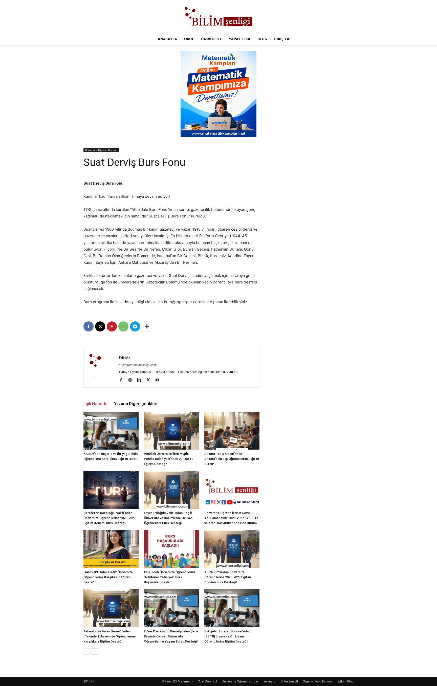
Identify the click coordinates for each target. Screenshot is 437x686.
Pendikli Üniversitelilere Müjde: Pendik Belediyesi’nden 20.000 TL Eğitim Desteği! (168, 459)
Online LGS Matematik (177, 681)
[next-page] (95, 651)
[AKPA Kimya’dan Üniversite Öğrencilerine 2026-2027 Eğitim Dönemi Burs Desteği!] (231, 549)
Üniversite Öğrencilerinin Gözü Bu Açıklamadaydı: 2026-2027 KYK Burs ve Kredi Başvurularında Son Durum (231, 518)
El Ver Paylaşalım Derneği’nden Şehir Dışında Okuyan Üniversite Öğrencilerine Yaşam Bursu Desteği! (171, 636)
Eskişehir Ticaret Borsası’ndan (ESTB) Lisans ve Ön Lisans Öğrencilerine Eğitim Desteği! (227, 636)
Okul (189, 38)
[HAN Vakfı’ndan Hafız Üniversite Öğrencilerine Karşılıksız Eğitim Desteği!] (111, 549)
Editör (124, 357)
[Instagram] (132, 380)
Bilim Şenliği (289, 681)
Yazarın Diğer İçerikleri (135, 403)
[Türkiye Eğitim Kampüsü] (218, 16)
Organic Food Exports (318, 681)
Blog (262, 38)
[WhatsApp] (123, 326)
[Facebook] (88, 326)
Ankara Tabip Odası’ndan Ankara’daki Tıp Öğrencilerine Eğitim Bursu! (231, 459)
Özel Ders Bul (207, 681)
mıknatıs (270, 681)
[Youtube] (159, 380)
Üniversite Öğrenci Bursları (101, 150)
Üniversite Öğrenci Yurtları (240, 681)
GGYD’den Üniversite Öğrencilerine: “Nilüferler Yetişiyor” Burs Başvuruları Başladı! (170, 577)
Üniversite (211, 38)
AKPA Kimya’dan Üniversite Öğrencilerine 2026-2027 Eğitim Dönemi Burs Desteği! (227, 577)
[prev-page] (86, 651)
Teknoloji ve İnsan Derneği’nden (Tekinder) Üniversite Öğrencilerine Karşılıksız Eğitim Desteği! (109, 636)
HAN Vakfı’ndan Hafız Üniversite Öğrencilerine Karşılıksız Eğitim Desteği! (108, 577)
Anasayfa (167, 38)
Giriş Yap (283, 38)
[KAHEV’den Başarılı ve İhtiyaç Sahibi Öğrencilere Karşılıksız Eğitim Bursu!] (111, 431)
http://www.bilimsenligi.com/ (138, 365)
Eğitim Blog (346, 681)
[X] (100, 326)
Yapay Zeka (239, 38)
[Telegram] (135, 326)
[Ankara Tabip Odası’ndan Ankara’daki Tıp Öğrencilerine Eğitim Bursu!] (231, 431)
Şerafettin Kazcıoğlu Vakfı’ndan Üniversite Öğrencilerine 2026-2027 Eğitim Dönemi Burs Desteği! (109, 518)
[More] (147, 326)
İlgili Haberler (96, 403)
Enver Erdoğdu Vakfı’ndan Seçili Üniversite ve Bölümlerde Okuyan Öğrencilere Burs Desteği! (168, 518)
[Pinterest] (112, 326)
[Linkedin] (141, 380)
